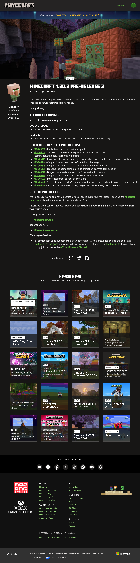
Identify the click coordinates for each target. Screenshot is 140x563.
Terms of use (74, 554)
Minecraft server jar (44, 219)
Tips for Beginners (76, 498)
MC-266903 (39, 178)
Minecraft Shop (75, 490)
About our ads (98, 554)
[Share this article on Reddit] (78, 258)
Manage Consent (69, 537)
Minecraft (43, 487)
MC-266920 (39, 182)
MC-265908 (39, 149)
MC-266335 (39, 175)
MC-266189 (39, 168)
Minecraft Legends (46, 497)
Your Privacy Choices (58, 557)
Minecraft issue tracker (46, 230)
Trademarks (86, 554)
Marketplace (73, 487)
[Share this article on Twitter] (71, 258)
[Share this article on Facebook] (87, 258)
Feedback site (113, 244)
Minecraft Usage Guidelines (49, 537)
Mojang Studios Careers (48, 511)
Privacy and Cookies (37, 554)
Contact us (73, 515)
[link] (39, 467)
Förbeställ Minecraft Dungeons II (76, 15)
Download (73, 511)
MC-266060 (39, 152)
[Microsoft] (123, 553)
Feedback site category (46, 244)
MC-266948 (39, 185)
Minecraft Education (47, 500)
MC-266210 (39, 172)
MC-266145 (39, 165)
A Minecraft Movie (46, 518)
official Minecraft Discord (73, 247)
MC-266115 (39, 159)
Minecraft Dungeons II (47, 490)
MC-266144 (39, 162)
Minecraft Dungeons (47, 493)
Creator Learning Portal (48, 508)
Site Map (72, 508)
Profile (71, 522)
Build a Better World (47, 515)
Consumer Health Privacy (57, 554)
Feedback (72, 505)
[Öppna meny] (133, 5)
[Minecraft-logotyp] (19, 5)
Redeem (72, 526)
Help (70, 501)
